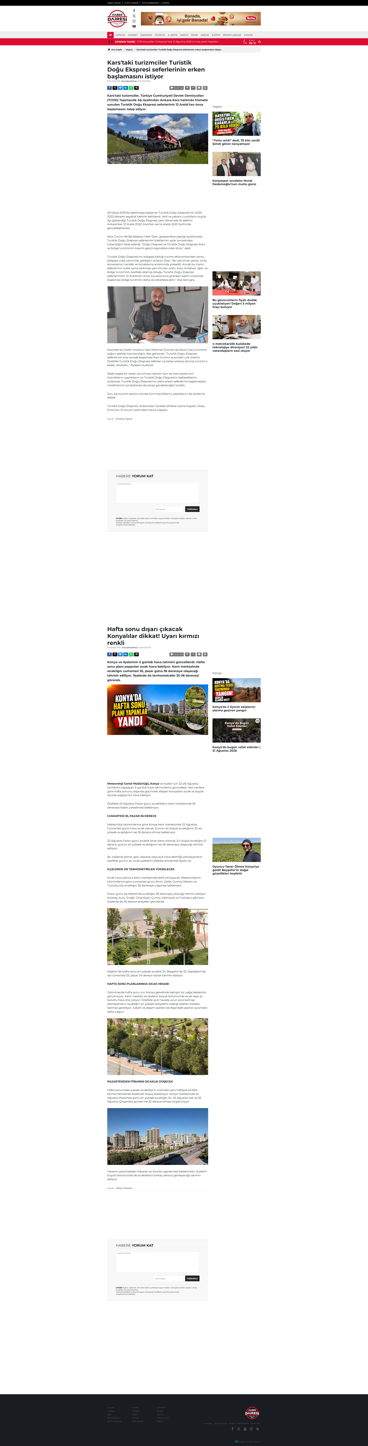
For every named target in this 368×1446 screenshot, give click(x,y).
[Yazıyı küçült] (193, 88)
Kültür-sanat (163, 1418)
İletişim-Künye (220, 1423)
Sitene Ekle (255, 1423)
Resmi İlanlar (232, 35)
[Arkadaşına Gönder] (199, 88)
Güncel (120, 35)
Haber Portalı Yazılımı (250, 1441)
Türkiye (160, 35)
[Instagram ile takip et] (134, 21)
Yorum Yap (178, 88)
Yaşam (129, 49)
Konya (184, 35)
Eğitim (216, 35)
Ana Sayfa (116, 49)
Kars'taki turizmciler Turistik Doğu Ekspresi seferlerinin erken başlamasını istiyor (179, 49)
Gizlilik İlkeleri (243, 1423)
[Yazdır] (205, 88)
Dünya (248, 35)
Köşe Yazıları (138, 1421)
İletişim (232, 1423)
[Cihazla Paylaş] (136, 88)
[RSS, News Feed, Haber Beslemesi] (257, 1429)
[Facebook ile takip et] (134, 11)
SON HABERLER (150, 3)
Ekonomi (146, 35)
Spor (194, 35)
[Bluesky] (120, 88)
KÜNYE (165, 3)
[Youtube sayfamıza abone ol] (134, 26)
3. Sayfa (172, 35)
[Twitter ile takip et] (134, 16)
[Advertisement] (157, 186)
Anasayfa (208, 1423)
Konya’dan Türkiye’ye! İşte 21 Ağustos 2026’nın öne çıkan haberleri (180, 41)
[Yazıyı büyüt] (187, 88)
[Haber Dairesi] (117, 18)
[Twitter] (115, 88)
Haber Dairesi (114, 3)
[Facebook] (109, 88)
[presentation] (108, 42)
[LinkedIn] (125, 88)
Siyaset (133, 35)
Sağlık (205, 35)
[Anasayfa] (110, 35)
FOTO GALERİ (131, 3)
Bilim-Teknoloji (114, 1421)
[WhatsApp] (131, 88)
